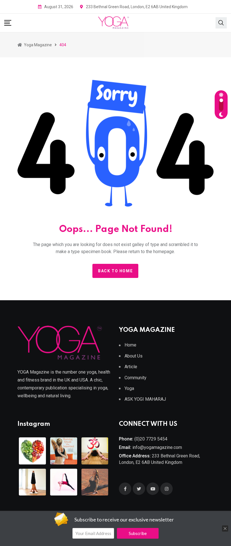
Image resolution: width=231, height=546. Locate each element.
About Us (134, 356)
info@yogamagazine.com (157, 447)
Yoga (129, 388)
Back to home (115, 271)
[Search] (221, 22)
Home (130, 345)
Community (135, 377)
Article (131, 366)
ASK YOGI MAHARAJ (145, 399)
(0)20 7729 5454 (150, 439)
